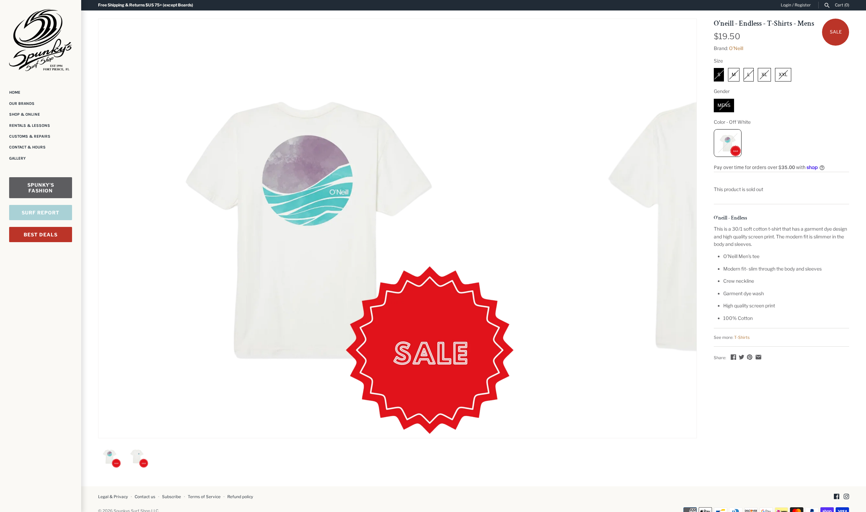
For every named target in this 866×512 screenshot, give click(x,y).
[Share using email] (758, 357)
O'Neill (736, 48)
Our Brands (22, 103)
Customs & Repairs (29, 136)
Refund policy (240, 496)
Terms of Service (204, 496)
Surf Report (41, 212)
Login (786, 5)
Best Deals (41, 234)
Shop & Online (24, 114)
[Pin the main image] (749, 357)
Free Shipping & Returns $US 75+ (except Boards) (145, 5)
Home (14, 92)
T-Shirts (742, 337)
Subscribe (171, 496)
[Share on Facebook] (733, 357)
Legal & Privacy (113, 496)
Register (803, 5)
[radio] (719, 75)
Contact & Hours (27, 147)
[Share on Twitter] (741, 357)
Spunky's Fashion (40, 187)
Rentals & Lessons (29, 125)
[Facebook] (836, 497)
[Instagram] (846, 497)
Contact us (145, 496)
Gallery (17, 158)
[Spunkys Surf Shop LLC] (40, 40)
